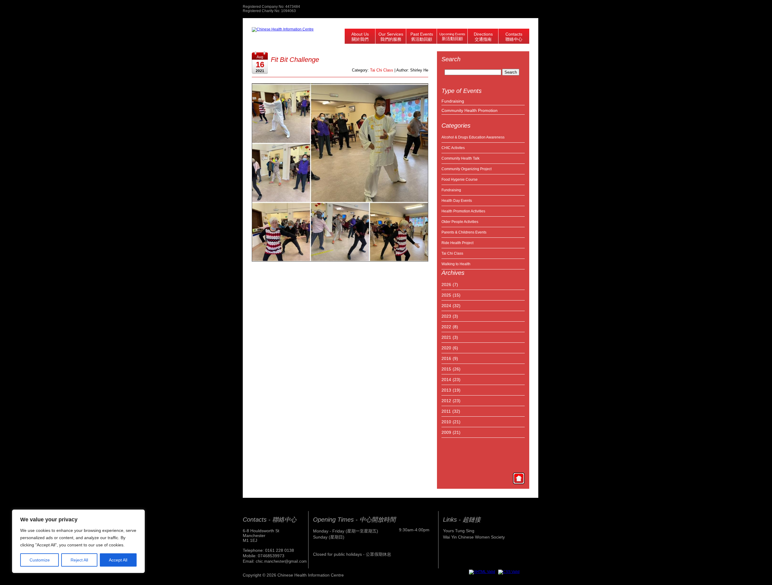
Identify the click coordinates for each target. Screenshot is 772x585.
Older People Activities (459, 222)
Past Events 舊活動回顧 (421, 37)
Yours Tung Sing (458, 530)
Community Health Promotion (469, 110)
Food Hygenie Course (459, 179)
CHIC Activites (453, 148)
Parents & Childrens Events (463, 232)
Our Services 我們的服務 (390, 37)
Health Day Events (456, 201)
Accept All (118, 560)
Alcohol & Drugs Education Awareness (473, 137)
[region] (78, 541)
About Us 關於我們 (360, 37)
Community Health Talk (460, 158)
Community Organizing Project (466, 169)
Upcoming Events (452, 36)
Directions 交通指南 (483, 37)
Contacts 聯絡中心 (513, 37)
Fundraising (452, 101)
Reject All (79, 560)
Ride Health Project (457, 243)
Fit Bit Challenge (295, 59)
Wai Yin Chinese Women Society (474, 537)
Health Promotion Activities (463, 211)
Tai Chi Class (452, 253)
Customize (40, 560)
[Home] (519, 478)
